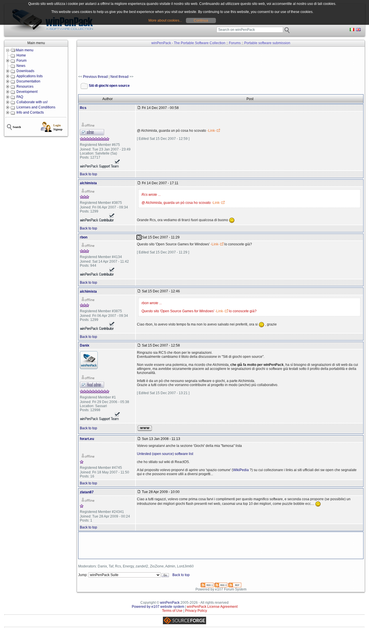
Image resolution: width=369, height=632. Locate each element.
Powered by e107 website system (158, 607)
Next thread (119, 77)
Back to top (88, 174)
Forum (21, 61)
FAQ (19, 97)
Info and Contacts (30, 112)
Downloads (25, 71)
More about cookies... (165, 20)
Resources (24, 86)
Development (26, 92)
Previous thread (95, 77)
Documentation (28, 81)
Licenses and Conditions (35, 107)
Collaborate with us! (32, 102)
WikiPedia (241, 470)
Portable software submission (267, 43)
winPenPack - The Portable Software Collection (188, 43)
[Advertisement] (183, 61)
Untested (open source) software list (165, 454)
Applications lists (29, 76)
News (20, 66)
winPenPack (170, 603)
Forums (235, 43)
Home (21, 55)
